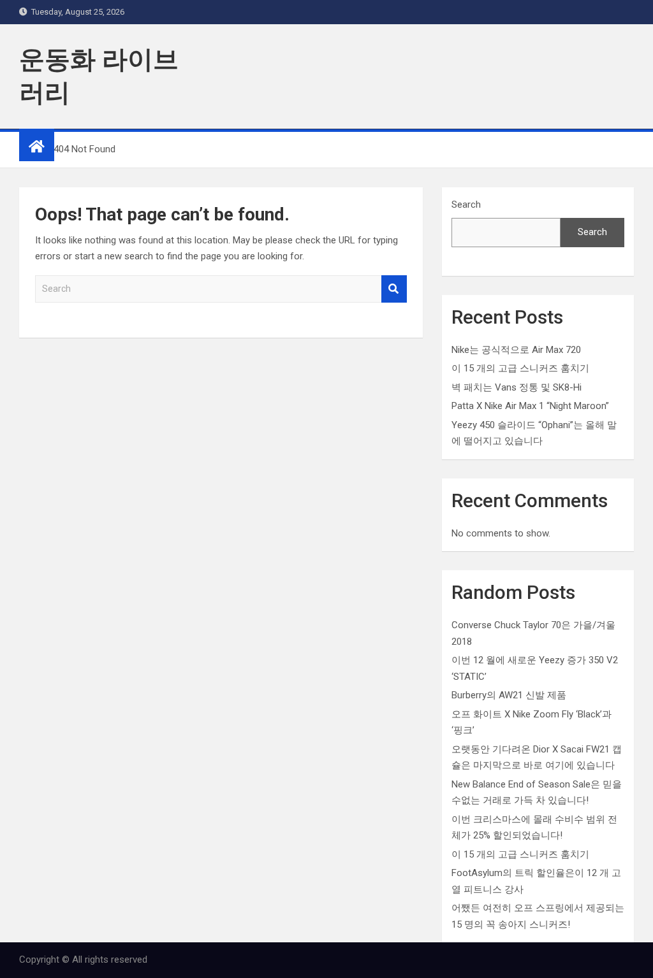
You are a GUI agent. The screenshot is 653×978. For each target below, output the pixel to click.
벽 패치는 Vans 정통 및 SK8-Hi (516, 387)
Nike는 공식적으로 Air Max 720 (516, 350)
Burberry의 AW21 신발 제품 (508, 695)
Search (394, 289)
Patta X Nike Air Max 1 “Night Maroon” (530, 406)
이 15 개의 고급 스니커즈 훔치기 (520, 368)
